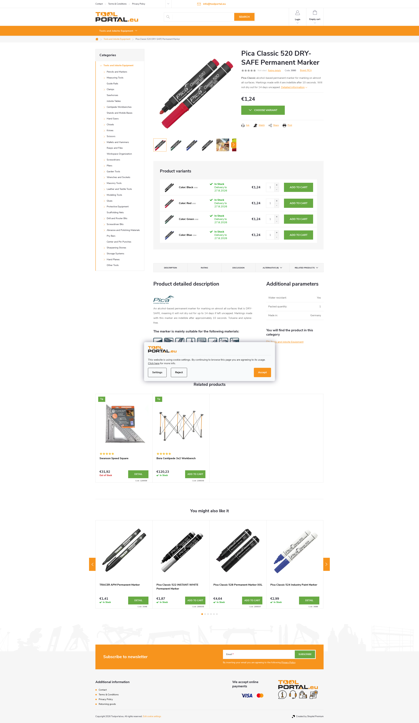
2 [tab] (205, 614)
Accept (262, 372)
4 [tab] (211, 614)
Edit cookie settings (152, 716)
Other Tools (113, 265)
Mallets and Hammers (118, 142)
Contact (99, 3)
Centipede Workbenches (119, 107)
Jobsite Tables (114, 101)
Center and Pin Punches (119, 241)
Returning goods (107, 704)
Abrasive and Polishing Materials (123, 230)
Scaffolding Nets (115, 212)
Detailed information (293, 87)
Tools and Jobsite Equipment (118, 65)
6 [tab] (217, 614)
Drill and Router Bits (117, 218)
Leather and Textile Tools (119, 189)
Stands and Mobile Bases (119, 112)
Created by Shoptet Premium (310, 716)
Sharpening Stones (116, 247)
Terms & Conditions (117, 3)
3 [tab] (208, 614)
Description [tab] (170, 267)
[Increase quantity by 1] (276, 185)
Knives (110, 130)
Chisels (110, 124)
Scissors (111, 136)
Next (326, 564)
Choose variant (265, 110)
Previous (92, 564)
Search (244, 17)
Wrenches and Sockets (118, 177)
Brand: (306, 70)
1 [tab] (202, 614)
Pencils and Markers (117, 71)
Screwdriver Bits (115, 224)
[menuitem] (118, 31)
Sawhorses (112, 95)
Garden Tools (113, 171)
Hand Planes (113, 259)
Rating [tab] (204, 267)
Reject (179, 372)
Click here (153, 363)
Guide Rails (112, 83)
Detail (138, 474)
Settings (157, 372)
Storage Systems (115, 253)
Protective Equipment (118, 206)
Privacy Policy (138, 3)
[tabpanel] (124, 438)
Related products (305, 267)
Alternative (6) (271, 267)
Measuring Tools (115, 77)
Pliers (109, 165)
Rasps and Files (115, 148)
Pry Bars (111, 235)
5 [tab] (214, 614)
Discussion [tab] (238, 267)
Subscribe (305, 654)
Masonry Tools (114, 183)
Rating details (274, 70)
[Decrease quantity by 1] (276, 189)
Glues (109, 200)
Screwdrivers (113, 159)
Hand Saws (113, 118)
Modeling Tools (114, 195)
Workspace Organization (119, 153)
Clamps (110, 89)
